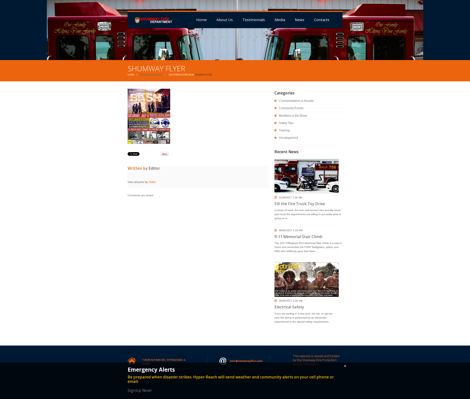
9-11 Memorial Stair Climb (298, 236)
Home (201, 20)
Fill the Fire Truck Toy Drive (299, 203)
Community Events (151, 74)
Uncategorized (288, 137)
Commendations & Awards (296, 100)
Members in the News (293, 115)
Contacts (321, 20)
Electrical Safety (289, 307)
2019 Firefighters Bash (181, 74)
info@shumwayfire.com (246, 361)
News (299, 20)
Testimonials (254, 20)
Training (284, 130)
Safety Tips (286, 123)
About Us (224, 20)
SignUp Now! (139, 390)
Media (280, 20)
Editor (154, 168)
